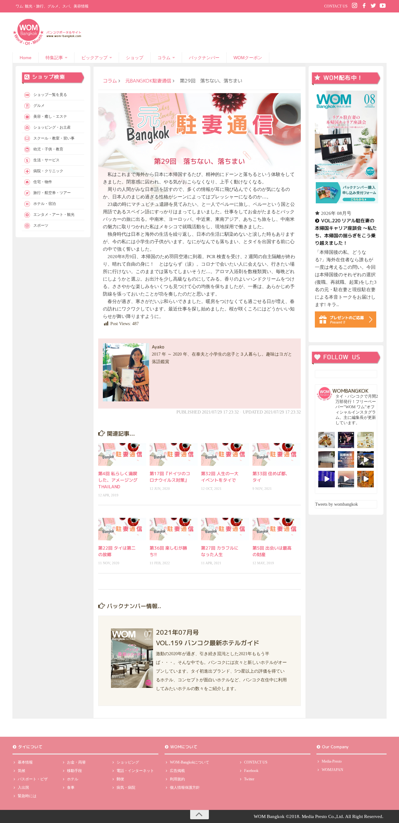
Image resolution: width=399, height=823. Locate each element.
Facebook (251, 771)
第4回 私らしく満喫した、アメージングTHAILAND (117, 480)
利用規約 (177, 779)
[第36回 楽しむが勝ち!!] (174, 529)
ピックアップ (94, 57)
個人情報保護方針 (185, 787)
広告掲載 (177, 771)
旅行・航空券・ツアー (52, 193)
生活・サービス (46, 160)
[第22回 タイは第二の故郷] (122, 529)
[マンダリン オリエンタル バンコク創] (365, 440)
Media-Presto (332, 761)
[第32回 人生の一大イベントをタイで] (225, 454)
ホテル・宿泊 (44, 203)
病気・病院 (126, 787)
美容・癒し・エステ (50, 116)
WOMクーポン (247, 57)
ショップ (134, 57)
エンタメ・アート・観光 (54, 214)
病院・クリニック (48, 171)
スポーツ (40, 225)
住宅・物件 (42, 182)
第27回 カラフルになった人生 (219, 551)
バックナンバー (204, 57)
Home (25, 57)
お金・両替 (76, 762)
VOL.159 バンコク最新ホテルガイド (207, 642)
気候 (21, 771)
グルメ (39, 105)
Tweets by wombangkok (336, 504)
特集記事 (54, 57)
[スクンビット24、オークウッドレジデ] (365, 479)
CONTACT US (336, 6)
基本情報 (25, 762)
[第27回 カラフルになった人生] (225, 529)
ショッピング (128, 762)
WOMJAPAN (332, 770)
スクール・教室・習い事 (54, 138)
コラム (164, 57)
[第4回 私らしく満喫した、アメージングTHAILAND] (122, 454)
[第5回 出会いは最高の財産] (276, 529)
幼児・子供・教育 (48, 149)
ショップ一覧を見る (50, 94)
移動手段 (74, 771)
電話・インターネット (135, 771)
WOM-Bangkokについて (189, 762)
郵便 (120, 779)
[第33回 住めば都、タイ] (276, 454)
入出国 (23, 787)
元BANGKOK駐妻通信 (148, 80)
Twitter (249, 779)
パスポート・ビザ (33, 779)
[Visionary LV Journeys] (365, 459)
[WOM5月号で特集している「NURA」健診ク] (326, 459)
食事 (71, 787)
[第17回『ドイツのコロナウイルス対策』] (174, 454)
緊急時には (27, 796)
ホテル (72, 779)
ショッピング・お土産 (52, 127)
